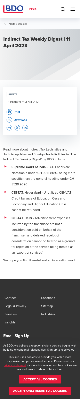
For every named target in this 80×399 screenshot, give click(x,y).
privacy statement (14, 365)
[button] (17, 120)
